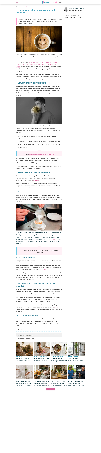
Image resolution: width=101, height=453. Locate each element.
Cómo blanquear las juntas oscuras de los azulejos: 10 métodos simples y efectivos (23, 383)
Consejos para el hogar (57, 356)
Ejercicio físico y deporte (74, 379)
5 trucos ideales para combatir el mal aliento (41, 154)
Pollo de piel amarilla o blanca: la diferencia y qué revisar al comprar (41, 383)
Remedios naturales (20, 6)
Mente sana (19, 356)
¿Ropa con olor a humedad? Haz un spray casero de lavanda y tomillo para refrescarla (59, 360)
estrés (56, 307)
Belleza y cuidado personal (40, 356)
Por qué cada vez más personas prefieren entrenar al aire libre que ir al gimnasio (76, 383)
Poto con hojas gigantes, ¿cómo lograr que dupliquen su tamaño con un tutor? (76, 360)
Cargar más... (50, 389)
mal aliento (36, 180)
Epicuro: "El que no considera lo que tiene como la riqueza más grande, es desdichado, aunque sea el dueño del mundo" (24, 360)
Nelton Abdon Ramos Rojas (75, 10)
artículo (55, 239)
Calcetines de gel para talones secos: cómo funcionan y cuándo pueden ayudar (41, 360)
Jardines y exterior (73, 356)
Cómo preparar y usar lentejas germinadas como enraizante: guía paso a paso (58, 383)
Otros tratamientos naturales (32, 6)
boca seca (38, 263)
